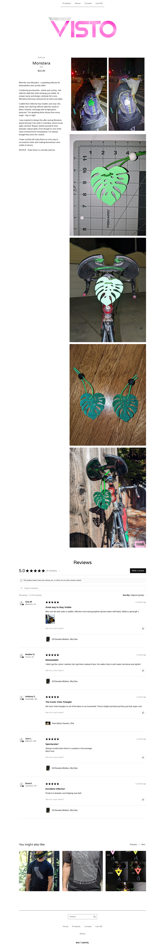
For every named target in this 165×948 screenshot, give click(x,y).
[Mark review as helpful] (143, 628)
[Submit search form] (94, 916)
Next (143, 844)
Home (65, 926)
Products (67, 3)
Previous (133, 844)
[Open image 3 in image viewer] (108, 290)
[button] (59, 570)
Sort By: (126, 595)
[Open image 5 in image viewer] (108, 498)
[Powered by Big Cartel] (82, 942)
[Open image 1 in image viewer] (108, 94)
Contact (88, 3)
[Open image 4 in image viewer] (108, 395)
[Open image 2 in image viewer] (108, 185)
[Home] (82, 27)
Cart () (99, 3)
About (78, 3)
